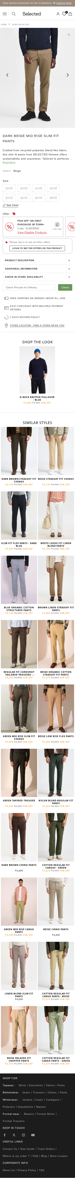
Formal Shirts (46, 1113)
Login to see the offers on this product (37, 248)
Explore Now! (64, 3)
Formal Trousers (14, 1121)
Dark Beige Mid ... (22, 24)
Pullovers (9, 1106)
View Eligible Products (32, 232)
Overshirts (36, 1085)
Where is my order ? (16, 1156)
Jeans (26, 1092)
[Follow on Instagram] (23, 1135)
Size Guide (27, 1148)
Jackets (27, 1099)
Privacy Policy (27, 1170)
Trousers (39, 1092)
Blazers (41, 1106)
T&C (42, 1170)
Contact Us (10, 1148)
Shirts (22, 1085)
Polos (61, 1085)
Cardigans (53, 1099)
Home (4, 24)
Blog (44, 1156)
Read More (9, 162)
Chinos (52, 1092)
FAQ (35, 1156)
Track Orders (46, 1148)
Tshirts (50, 1085)
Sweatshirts (25, 1106)
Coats (39, 1099)
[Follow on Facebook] (4, 1135)
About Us (9, 1170)
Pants (63, 1092)
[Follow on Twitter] (14, 1135)
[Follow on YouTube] (33, 1135)
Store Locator (59, 1156)
